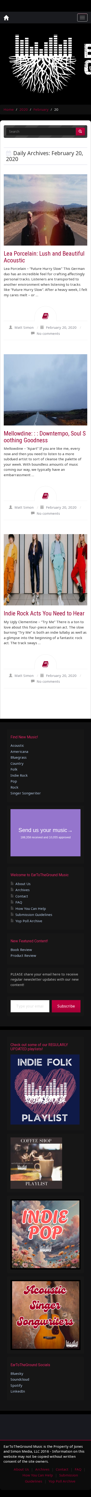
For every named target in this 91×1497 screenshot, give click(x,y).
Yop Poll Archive (28, 920)
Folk (14, 769)
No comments (48, 333)
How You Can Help (30, 908)
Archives (22, 889)
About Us (23, 883)
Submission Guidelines (33, 914)
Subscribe (66, 1006)
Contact (21, 896)
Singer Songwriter (25, 793)
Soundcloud (19, 1379)
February (41, 109)
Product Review (23, 955)
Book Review (21, 949)
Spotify (16, 1385)
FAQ (18, 902)
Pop (13, 781)
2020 (23, 109)
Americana (19, 751)
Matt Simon (24, 327)
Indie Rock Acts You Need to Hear (44, 613)
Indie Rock (19, 775)
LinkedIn (17, 1391)
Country (17, 763)
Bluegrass (18, 757)
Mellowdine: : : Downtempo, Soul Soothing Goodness (45, 437)
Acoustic (17, 745)
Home (9, 109)
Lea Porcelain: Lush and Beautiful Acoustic (44, 257)
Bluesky (16, 1373)
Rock (14, 787)
